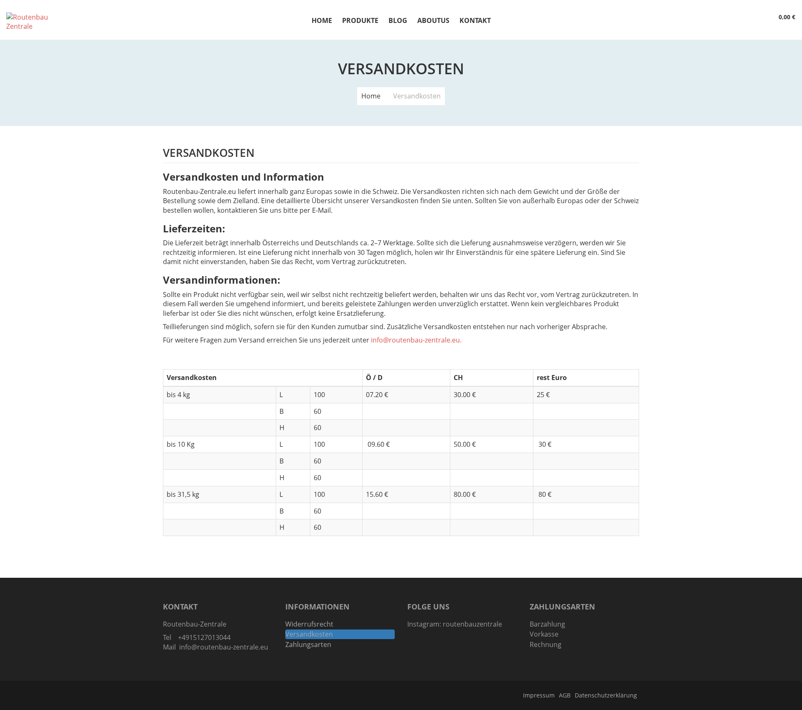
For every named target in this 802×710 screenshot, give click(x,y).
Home (371, 96)
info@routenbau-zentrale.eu (415, 340)
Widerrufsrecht (309, 624)
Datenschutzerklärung (606, 695)
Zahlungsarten (308, 644)
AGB (565, 695)
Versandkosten (309, 634)
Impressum (539, 695)
